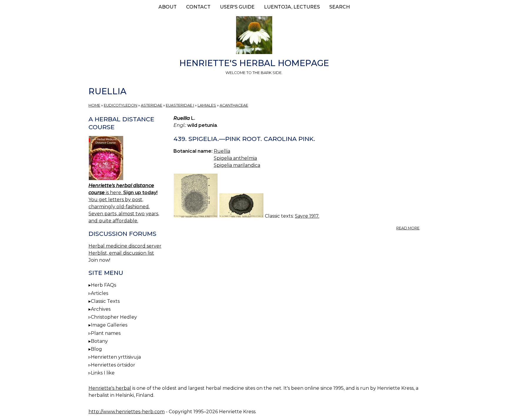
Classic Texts (105, 301)
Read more (408, 228)
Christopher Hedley (114, 317)
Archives (101, 309)
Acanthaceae (234, 105)
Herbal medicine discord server (124, 246)
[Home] (254, 36)
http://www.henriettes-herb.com (126, 411)
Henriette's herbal (109, 388)
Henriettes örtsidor (113, 365)
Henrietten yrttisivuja (116, 357)
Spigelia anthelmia (235, 158)
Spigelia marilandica (237, 165)
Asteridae (151, 105)
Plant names (106, 333)
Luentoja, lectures (292, 7)
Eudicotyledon (120, 105)
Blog (96, 349)
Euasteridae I (180, 105)
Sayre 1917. (307, 216)
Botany (99, 341)
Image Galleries (109, 325)
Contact (198, 7)
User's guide (237, 7)
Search (339, 7)
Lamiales (207, 105)
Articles (99, 293)
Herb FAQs (103, 285)
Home (94, 105)
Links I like (103, 373)
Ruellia (222, 151)
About (167, 7)
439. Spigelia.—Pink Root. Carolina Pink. (244, 138)
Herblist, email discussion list (121, 253)
